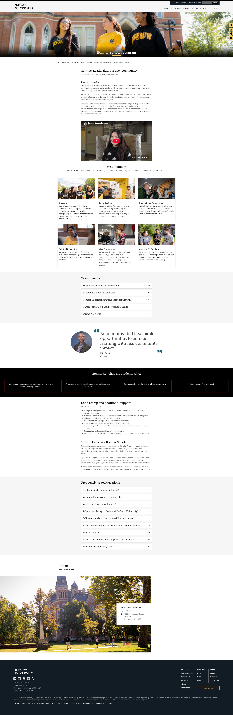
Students (177, 2)
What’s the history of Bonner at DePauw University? (111, 511)
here (122, 431)
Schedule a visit (208, 688)
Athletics (207, 8)
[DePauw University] (23, 671)
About (217, 8)
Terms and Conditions (44, 703)
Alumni (198, 2)
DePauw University (23, 6)
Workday (213, 677)
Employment (215, 669)
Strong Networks (92, 314)
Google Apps (214, 680)
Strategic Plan (186, 688)
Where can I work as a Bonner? (99, 504)
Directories (201, 669)
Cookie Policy (30, 703)
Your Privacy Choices (77, 703)
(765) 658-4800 (26, 691)
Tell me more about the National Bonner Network (109, 518)
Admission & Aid (182, 8)
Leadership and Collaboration (99, 292)
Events (199, 677)
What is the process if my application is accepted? (110, 539)
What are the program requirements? (102, 497)
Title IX (109, 703)
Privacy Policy (19, 703)
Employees (191, 2)
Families (184, 2)
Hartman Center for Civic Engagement (99, 62)
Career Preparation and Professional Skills (105, 307)
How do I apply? (92, 532)
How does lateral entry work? (99, 546)
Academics (168, 8)
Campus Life (196, 8)
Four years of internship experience (102, 285)
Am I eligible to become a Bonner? (101, 490)
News (199, 680)
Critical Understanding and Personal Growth (107, 300)
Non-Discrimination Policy (95, 703)
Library (199, 673)
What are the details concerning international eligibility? (113, 525)
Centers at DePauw (77, 62)
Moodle (213, 673)
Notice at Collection (61, 703)
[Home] (58, 62)
